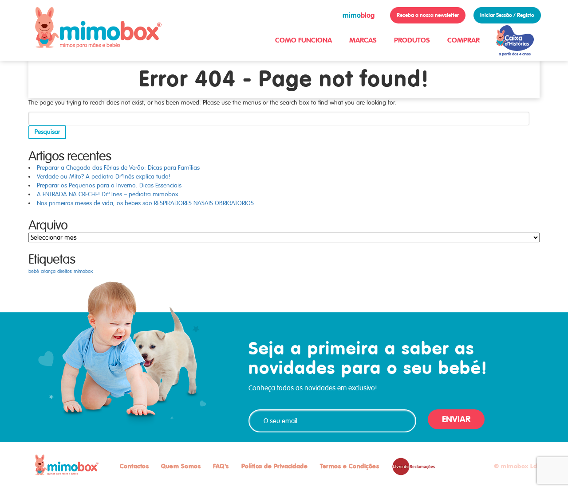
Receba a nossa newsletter (428, 15)
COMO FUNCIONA (303, 40)
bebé (33, 271)
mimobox (83, 271)
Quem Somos (181, 466)
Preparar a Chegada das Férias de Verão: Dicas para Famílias (118, 167)
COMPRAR (463, 40)
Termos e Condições (349, 466)
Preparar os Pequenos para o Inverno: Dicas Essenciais (109, 185)
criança (48, 271)
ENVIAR (456, 419)
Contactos (134, 466)
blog (359, 15)
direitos (64, 271)
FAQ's (221, 466)
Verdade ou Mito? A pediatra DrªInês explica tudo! (103, 176)
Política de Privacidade (274, 466)
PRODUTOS (412, 40)
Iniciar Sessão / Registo (507, 15)
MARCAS (363, 40)
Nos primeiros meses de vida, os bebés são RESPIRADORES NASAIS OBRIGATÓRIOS (145, 203)
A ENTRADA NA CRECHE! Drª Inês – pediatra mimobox (107, 194)
